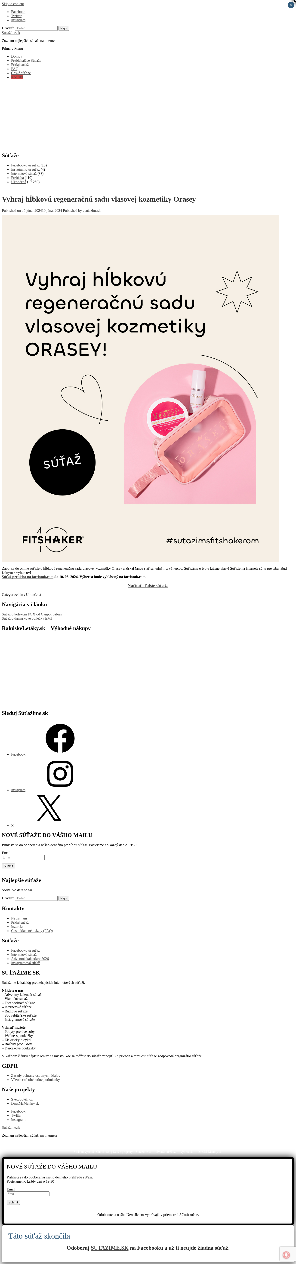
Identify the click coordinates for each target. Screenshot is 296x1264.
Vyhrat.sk (186, 1151)
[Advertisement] (148, 115)
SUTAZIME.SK (110, 1248)
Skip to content (13, 4)
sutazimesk (93, 210)
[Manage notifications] (286, 1255)
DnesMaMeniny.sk (25, 1103)
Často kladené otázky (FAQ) (32, 931)
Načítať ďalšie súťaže (148, 585)
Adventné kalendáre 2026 (30, 959)
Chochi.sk (102, 1151)
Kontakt (17, 77)
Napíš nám (19, 918)
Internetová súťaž (24, 173)
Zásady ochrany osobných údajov (35, 1075)
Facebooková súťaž (25, 165)
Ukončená (18, 182)
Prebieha (17, 178)
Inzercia (17, 927)
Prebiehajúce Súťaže (26, 60)
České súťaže (21, 73)
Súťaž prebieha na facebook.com (27, 577)
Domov (16, 56)
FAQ (14, 69)
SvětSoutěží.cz (22, 1099)
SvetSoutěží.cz (166, 1151)
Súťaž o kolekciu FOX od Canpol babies (32, 614)
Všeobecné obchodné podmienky (35, 1080)
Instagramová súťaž (25, 169)
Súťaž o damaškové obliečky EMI (27, 618)
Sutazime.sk (143, 1151)
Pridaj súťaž (20, 65)
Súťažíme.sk (11, 33)
